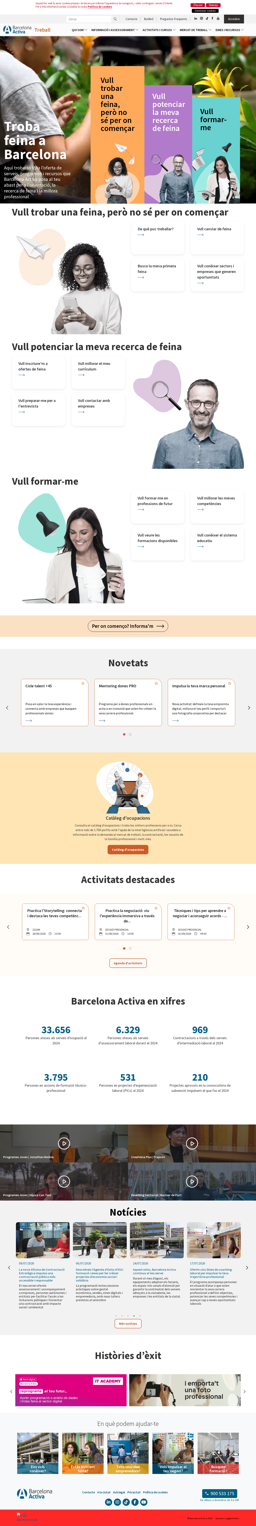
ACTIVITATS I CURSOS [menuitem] (158, 30)
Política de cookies (100, 6)
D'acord (198, 5)
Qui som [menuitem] (78, 30)
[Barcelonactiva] (17, 30)
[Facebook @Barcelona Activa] (212, 18)
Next (244, 1391)
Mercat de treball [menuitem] (194, 30)
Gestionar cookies (205, 10)
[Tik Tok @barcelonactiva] (207, 18)
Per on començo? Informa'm (124, 626)
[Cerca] (115, 19)
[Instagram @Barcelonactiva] (201, 18)
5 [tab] (140, 1316)
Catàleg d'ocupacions (128, 850)
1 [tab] (116, 1316)
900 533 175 (222, 1493)
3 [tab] (128, 1316)
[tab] (124, 734)
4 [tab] (134, 1316)
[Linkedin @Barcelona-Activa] (195, 18)
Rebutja (213, 5)
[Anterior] (7, 708)
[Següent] (249, 708)
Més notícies (128, 1324)
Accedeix (234, 19)
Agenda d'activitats (128, 963)
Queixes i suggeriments (227, 1518)
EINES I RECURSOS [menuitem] (228, 30)
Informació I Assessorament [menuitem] (113, 30)
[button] (64, 1143)
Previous (11, 1391)
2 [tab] (122, 1316)
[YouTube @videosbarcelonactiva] (218, 18)
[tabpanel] (54, 702)
